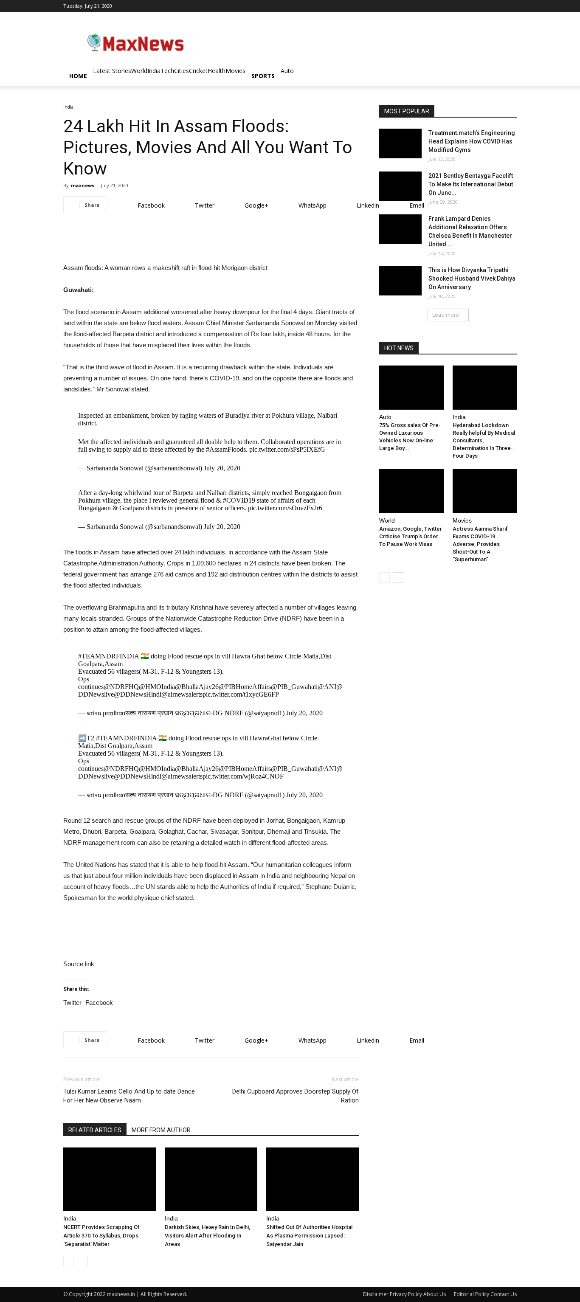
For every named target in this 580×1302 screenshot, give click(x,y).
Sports (263, 76)
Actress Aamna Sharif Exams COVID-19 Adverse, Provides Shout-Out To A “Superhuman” (480, 544)
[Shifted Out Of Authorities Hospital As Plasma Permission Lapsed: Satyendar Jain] (312, 1179)
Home (78, 76)
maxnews (82, 185)
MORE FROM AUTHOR (161, 1130)
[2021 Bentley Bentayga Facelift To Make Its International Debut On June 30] (400, 186)
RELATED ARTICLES (94, 1130)
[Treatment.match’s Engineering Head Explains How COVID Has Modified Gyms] (400, 143)
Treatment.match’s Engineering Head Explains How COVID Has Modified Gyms (471, 141)
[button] (506, 77)
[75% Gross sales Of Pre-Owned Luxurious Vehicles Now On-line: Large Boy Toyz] (411, 388)
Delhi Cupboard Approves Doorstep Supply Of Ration (295, 1096)
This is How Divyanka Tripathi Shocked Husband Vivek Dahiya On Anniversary (471, 278)
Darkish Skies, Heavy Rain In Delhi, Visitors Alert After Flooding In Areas (207, 1235)
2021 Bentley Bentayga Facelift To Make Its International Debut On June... (470, 184)
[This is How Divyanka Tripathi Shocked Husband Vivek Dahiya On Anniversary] (400, 280)
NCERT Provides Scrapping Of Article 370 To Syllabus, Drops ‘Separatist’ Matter (101, 1235)
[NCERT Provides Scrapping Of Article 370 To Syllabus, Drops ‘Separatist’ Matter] (109, 1179)
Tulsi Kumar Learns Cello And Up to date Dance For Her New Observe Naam (129, 1096)
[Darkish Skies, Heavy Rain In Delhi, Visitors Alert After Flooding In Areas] (211, 1179)
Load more (445, 314)
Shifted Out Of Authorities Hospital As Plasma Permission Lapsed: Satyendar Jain (309, 1235)
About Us (434, 1294)
